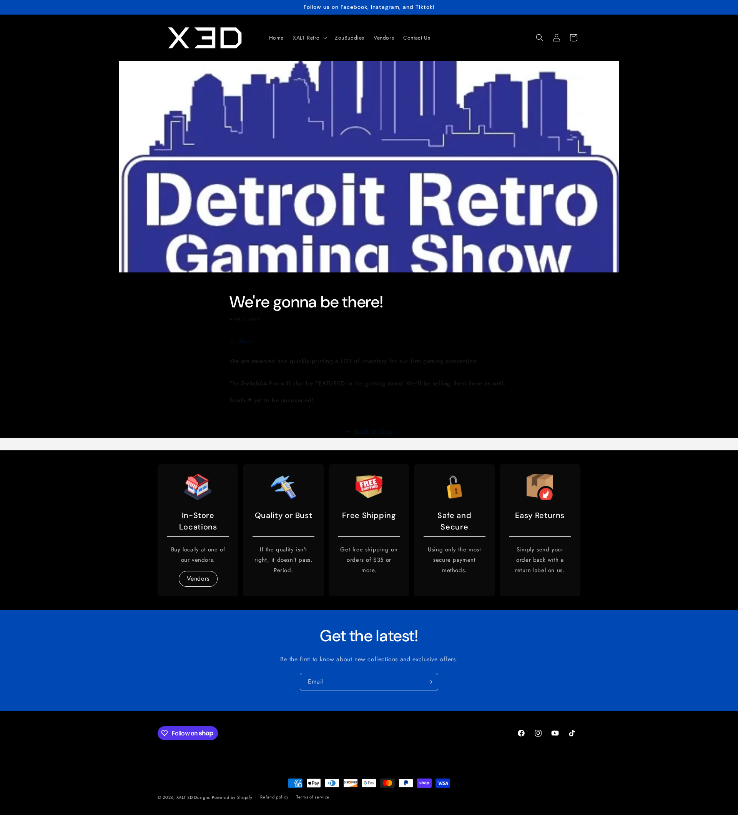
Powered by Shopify (232, 797)
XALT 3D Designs (193, 797)
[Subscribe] (429, 682)
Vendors (198, 578)
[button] (309, 38)
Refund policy (274, 797)
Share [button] (245, 341)
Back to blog (373, 432)
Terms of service (312, 797)
